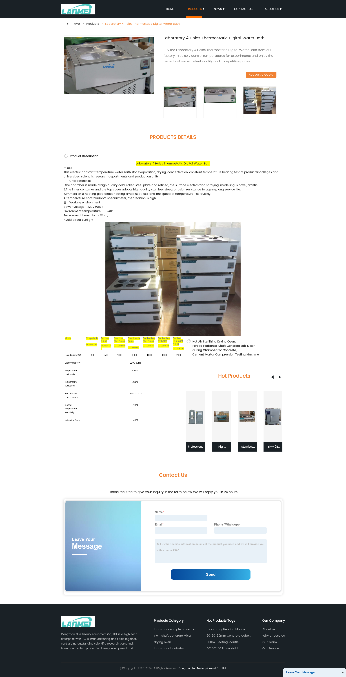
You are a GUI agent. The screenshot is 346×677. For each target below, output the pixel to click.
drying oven (162, 642)
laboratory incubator (169, 648)
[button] (272, 377)
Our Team (269, 642)
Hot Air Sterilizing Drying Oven (213, 341)
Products (194, 9)
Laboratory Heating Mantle (226, 629)
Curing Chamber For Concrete (214, 350)
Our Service (270, 648)
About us (272, 9)
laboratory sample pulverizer (175, 629)
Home (170, 9)
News (218, 9)
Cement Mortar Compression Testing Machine (225, 354)
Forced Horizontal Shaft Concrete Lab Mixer (223, 346)
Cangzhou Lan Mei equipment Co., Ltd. (202, 668)
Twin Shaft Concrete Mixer (172, 636)
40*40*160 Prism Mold (222, 648)
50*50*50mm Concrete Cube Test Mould (228, 636)
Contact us (243, 9)
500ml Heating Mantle (223, 642)
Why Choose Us (273, 635)
